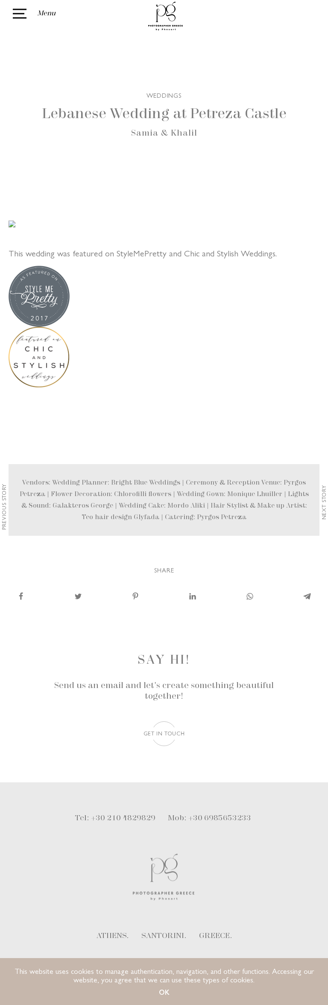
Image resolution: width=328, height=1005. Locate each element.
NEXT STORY (323, 502)
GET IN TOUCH (164, 733)
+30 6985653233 (219, 818)
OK (164, 992)
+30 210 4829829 (123, 818)
